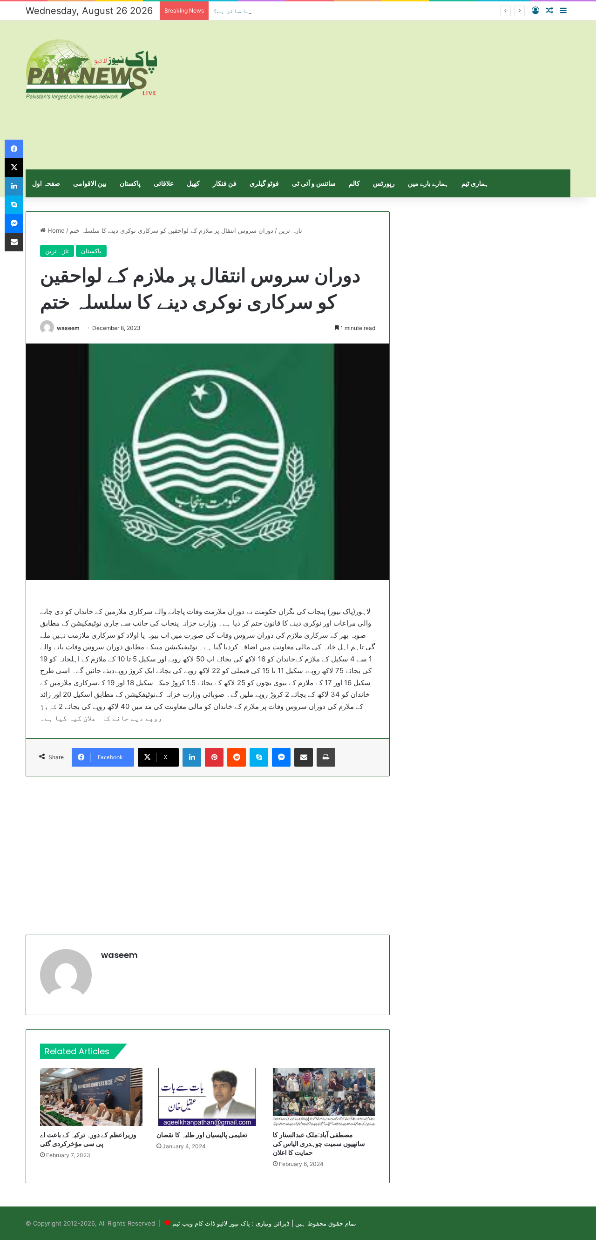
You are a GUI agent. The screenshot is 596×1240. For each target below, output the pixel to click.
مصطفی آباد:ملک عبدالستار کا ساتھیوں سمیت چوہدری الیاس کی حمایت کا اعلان (319, 1143)
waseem (68, 327)
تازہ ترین (290, 230)
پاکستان (130, 183)
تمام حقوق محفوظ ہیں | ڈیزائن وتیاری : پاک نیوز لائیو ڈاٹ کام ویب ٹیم (264, 1223)
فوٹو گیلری (264, 183)
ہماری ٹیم (474, 183)
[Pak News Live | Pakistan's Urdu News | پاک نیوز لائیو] (91, 69)
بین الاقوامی (90, 183)
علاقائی (164, 183)
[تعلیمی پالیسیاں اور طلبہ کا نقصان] (207, 1097)
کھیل (193, 183)
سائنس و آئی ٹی (314, 183)
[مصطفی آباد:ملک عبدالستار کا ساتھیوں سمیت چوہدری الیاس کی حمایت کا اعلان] (324, 1097)
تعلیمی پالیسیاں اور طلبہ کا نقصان (201, 1134)
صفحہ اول (46, 183)
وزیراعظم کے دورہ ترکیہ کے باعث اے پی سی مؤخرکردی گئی (88, 1139)
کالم (354, 183)
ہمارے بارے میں (428, 183)
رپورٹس (384, 183)
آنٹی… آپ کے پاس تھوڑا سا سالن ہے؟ (269, 10)
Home (55, 230)
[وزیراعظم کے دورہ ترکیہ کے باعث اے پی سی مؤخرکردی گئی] (91, 1097)
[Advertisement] (391, 95)
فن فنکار (225, 183)
